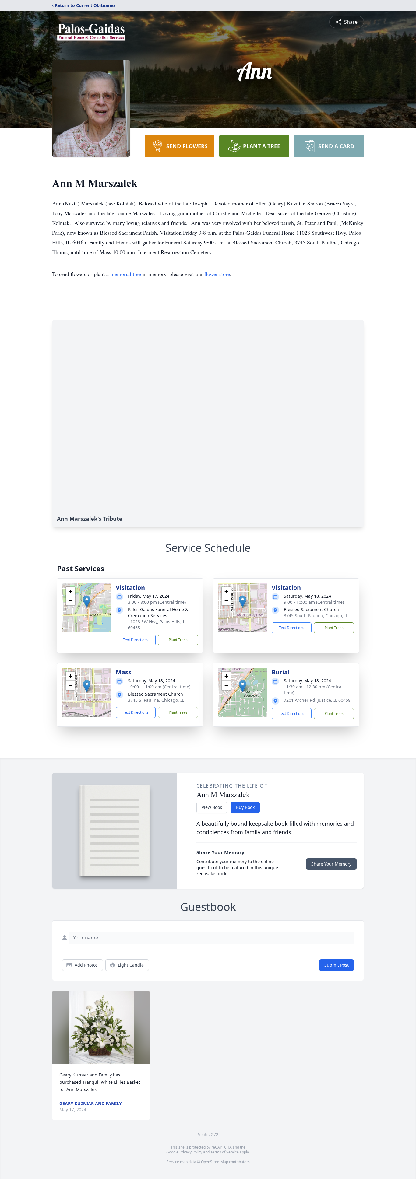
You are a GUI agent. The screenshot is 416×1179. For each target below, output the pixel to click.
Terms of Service (224, 1152)
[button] (86, 601)
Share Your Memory (331, 864)
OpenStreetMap (214, 1161)
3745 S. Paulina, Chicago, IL (156, 700)
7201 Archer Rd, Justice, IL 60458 (317, 700)
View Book (212, 807)
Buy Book (245, 807)
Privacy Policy (190, 1152)
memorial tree (125, 274)
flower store (217, 274)
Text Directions (135, 639)
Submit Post (336, 965)
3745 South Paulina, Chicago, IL (316, 615)
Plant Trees (178, 639)
